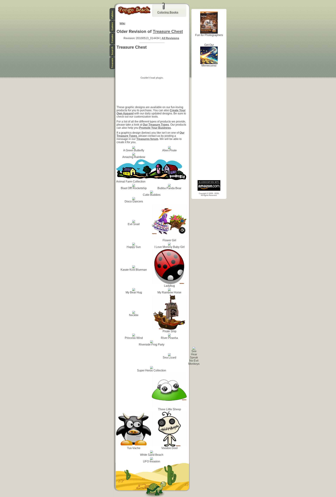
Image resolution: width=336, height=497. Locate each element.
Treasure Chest (168, 31)
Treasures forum (147, 139)
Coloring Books (167, 12)
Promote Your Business (155, 127)
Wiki (122, 23)
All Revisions (170, 38)
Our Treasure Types (156, 124)
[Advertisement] (209, 124)
